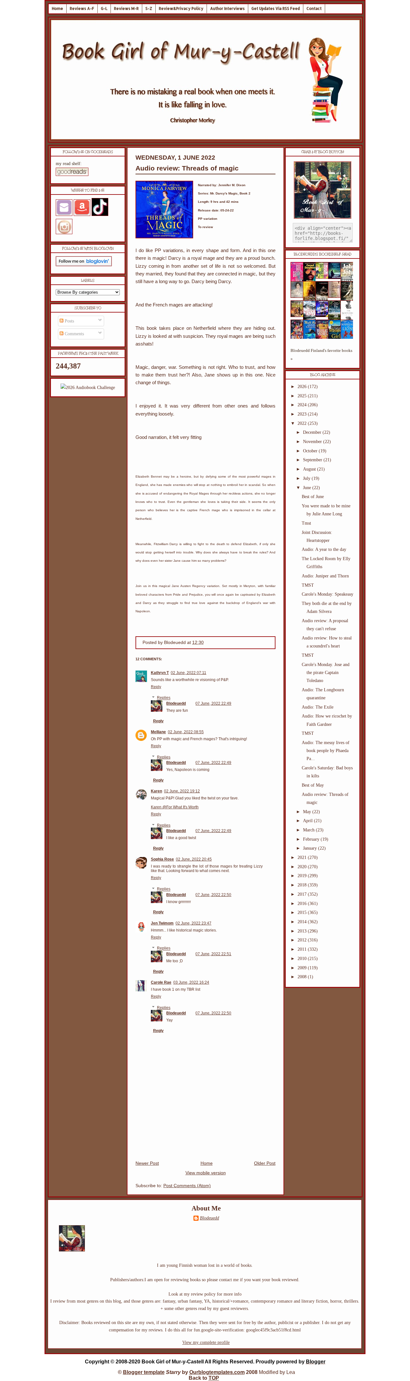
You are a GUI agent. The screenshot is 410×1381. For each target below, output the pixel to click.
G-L (104, 8)
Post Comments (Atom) (187, 1185)
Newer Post (147, 1163)
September (313, 459)
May (307, 811)
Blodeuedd (176, 703)
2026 (303, 386)
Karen (156, 791)
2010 (303, 958)
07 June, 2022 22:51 (213, 954)
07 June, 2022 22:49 (213, 703)
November (313, 441)
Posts (68, 321)
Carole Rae (161, 982)
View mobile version (205, 1173)
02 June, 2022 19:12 (182, 791)
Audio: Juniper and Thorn (325, 576)
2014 (303, 921)
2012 (303, 940)
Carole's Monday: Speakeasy (327, 594)
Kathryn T (160, 673)
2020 (303, 866)
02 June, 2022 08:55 (186, 732)
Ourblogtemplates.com (217, 1372)
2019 (303, 875)
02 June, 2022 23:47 (193, 923)
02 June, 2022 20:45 (194, 859)
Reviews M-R (126, 8)
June (307, 487)
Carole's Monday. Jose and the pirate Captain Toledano (325, 672)
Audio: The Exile (317, 707)
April (308, 820)
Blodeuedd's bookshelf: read (322, 254)
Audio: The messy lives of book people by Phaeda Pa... (325, 750)
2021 (303, 857)
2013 (303, 931)
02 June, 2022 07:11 (188, 673)
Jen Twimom (162, 923)
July (307, 478)
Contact (314, 8)
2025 (303, 395)
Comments (73, 333)
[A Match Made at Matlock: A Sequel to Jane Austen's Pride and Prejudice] (336, 296)
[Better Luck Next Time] (324, 277)
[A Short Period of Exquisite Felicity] (299, 296)
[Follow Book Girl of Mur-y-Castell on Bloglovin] (84, 264)
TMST (308, 585)
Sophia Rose (162, 859)
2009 (303, 967)
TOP (214, 1378)
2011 (303, 949)
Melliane (158, 732)
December (313, 432)
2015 (303, 912)
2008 (303, 976)
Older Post (264, 1163)
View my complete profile (206, 1342)
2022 (303, 423)
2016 (303, 903)
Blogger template (144, 1372)
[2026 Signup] (88, 387)
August (310, 469)
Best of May (313, 785)
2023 (303, 414)
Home (57, 8)
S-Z (148, 8)
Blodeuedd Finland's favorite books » (321, 354)
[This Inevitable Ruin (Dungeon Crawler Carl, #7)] (299, 315)
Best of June (313, 496)
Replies (163, 698)
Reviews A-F (82, 8)
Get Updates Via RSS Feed (275, 8)
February (312, 839)
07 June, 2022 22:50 (213, 895)
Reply (156, 687)
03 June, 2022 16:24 (191, 982)
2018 (303, 885)
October (311, 450)
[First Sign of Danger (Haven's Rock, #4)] (336, 277)
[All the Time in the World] (324, 315)
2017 (303, 894)
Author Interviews (227, 8)
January (310, 848)
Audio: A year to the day (324, 549)
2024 (303, 404)
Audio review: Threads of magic (187, 168)
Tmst (306, 523)
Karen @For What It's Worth (175, 807)
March (309, 830)
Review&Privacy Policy (181, 8)
